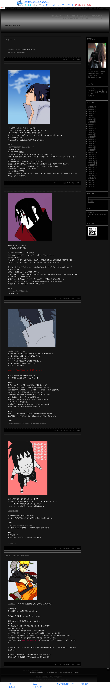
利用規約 (84, 684)
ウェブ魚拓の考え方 (65, 684)
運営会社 (12, 687)
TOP (10, 684)
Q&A (34, 684)
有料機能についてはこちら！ (36, 1)
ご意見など (37, 687)
